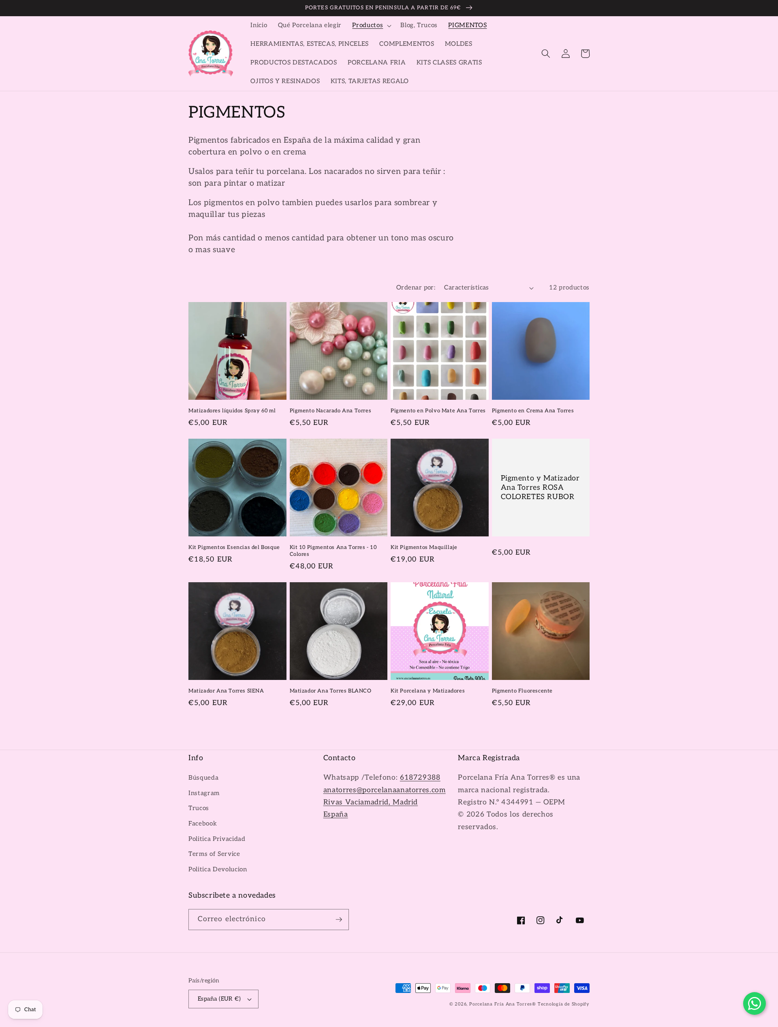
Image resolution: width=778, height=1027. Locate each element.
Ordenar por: (415, 288)
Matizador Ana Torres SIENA (226, 691)
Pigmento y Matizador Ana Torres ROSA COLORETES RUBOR (540, 488)
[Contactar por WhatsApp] (754, 1003)
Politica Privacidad (217, 839)
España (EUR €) (219, 998)
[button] (371, 25)
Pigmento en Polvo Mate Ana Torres (438, 410)
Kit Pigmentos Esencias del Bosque (234, 547)
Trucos (198, 808)
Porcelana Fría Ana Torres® (502, 1004)
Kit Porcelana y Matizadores (428, 691)
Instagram (204, 793)
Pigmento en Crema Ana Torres (533, 410)
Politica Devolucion (217, 869)
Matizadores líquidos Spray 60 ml (232, 410)
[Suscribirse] (338, 919)
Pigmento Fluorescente (522, 691)
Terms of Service (214, 854)
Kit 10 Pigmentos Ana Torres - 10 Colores (333, 550)
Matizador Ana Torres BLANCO (331, 691)
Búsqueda (203, 778)
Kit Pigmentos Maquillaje (424, 547)
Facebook (202, 824)
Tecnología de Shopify (564, 1004)
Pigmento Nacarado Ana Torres (331, 410)
